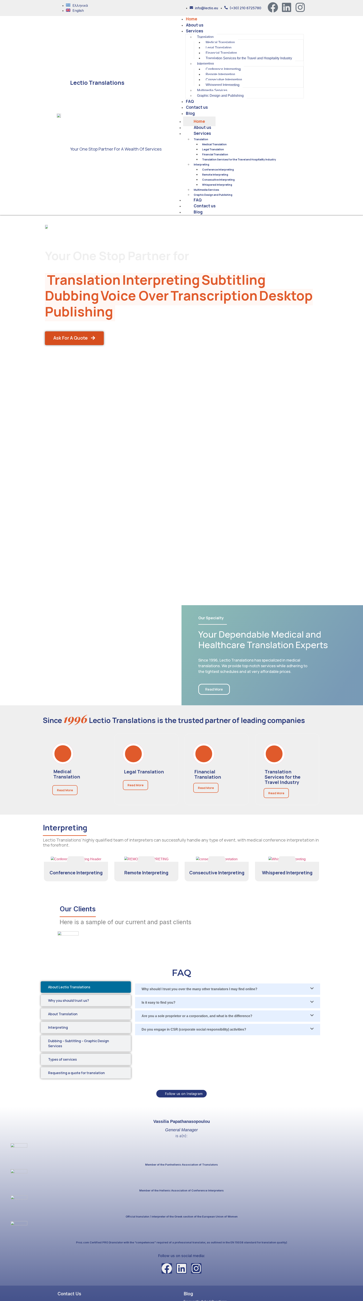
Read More (65, 790)
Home (199, 121)
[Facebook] (273, 7)
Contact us (205, 206)
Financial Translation (215, 154)
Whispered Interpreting (217, 185)
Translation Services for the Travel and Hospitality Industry (239, 159)
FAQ (198, 200)
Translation (201, 139)
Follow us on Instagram (183, 1094)
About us (202, 127)
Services (202, 133)
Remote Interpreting (215, 174)
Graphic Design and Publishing (213, 195)
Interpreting (201, 164)
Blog (198, 212)
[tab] (86, 987)
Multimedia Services (206, 190)
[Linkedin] (286, 7)
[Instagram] (300, 7)
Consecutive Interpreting (218, 179)
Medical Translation (214, 144)
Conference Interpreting (218, 169)
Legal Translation (213, 149)
